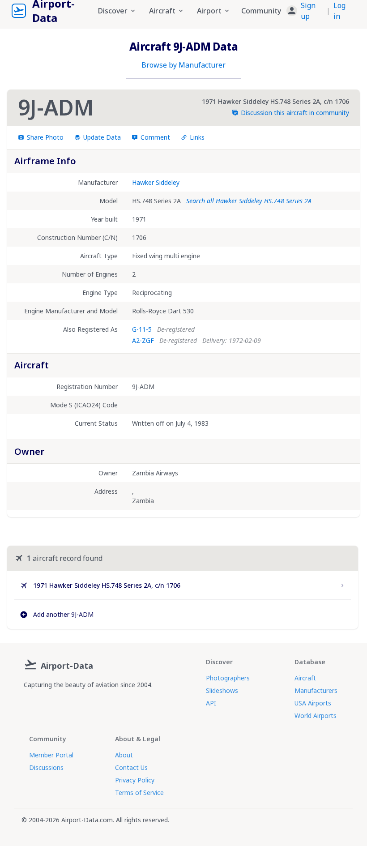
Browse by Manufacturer (183, 65)
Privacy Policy (134, 780)
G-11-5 (142, 329)
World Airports (315, 715)
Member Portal (51, 755)
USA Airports (312, 703)
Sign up (308, 10)
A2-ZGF (143, 340)
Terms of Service (139, 792)
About (124, 755)
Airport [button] (209, 11)
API (211, 703)
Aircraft (305, 678)
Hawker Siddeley (155, 182)
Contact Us (131, 767)
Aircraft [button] (162, 11)
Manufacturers (315, 690)
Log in (339, 10)
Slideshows (222, 690)
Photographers (228, 678)
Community (261, 11)
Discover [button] (113, 11)
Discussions (46, 767)
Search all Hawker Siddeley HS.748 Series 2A (249, 201)
